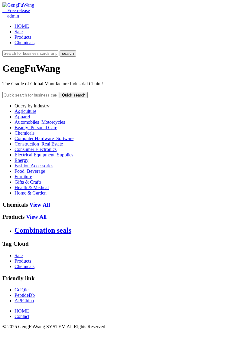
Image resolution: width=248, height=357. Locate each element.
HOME (22, 26)
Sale (19, 31)
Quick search (73, 95)
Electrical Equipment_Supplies (44, 154)
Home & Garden (31, 192)
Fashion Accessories (34, 165)
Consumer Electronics (36, 149)
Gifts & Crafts (28, 182)
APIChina (24, 300)
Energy (21, 160)
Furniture (23, 176)
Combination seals (43, 230)
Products (23, 37)
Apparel (22, 116)
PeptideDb (25, 295)
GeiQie (21, 289)
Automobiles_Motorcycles (40, 122)
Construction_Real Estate (39, 143)
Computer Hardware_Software (44, 138)
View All (42, 204)
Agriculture (25, 111)
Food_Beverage (30, 171)
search (68, 53)
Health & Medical (32, 187)
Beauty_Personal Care (36, 127)
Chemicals (24, 42)
